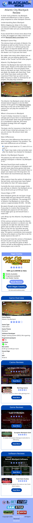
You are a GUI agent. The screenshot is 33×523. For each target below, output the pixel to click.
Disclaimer (16, 521)
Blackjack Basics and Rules (15, 37)
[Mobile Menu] (29, 1)
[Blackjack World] (16, 4)
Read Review (16, 282)
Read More (16, 381)
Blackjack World (18, 517)
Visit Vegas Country (16, 286)
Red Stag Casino (25, 105)
